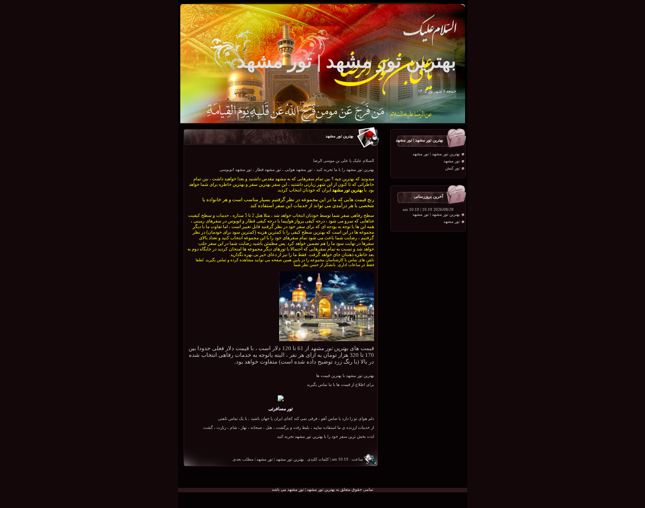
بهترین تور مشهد (339, 136)
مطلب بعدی (243, 459)
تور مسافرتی (280, 408)
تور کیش (452, 168)
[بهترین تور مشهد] (326, 340)
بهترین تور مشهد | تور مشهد (436, 154)
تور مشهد (451, 161)
